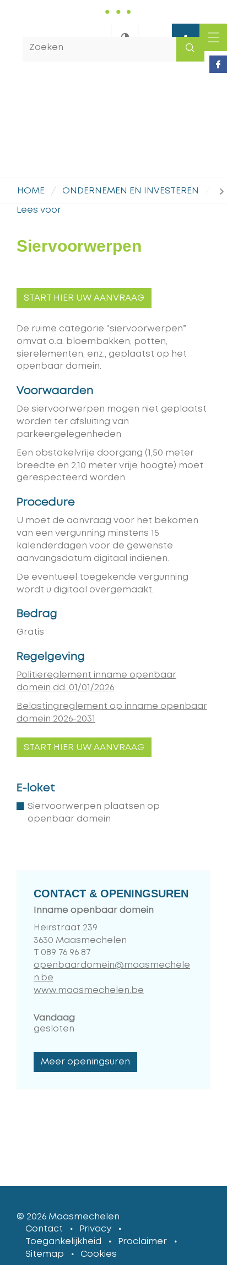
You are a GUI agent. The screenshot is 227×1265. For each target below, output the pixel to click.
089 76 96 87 (66, 952)
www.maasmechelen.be (89, 990)
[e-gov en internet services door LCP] (213, 1216)
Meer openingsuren (85, 1061)
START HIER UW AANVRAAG (84, 297)
